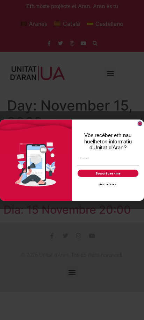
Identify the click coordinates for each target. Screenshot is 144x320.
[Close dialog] (140, 123)
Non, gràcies (108, 184)
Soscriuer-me (108, 173)
